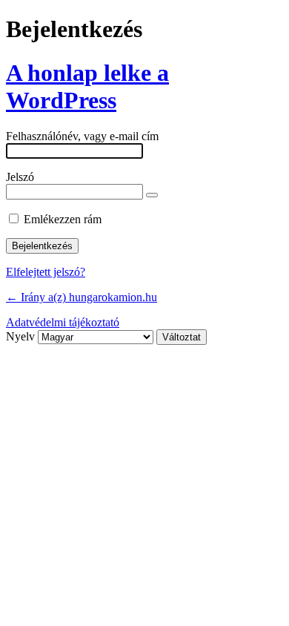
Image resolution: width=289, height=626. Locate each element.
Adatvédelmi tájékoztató (62, 322)
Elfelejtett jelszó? (45, 272)
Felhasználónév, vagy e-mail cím (82, 136)
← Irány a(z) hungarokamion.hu (81, 297)
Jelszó (20, 177)
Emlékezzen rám (63, 219)
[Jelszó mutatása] (152, 195)
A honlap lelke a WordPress (87, 86)
